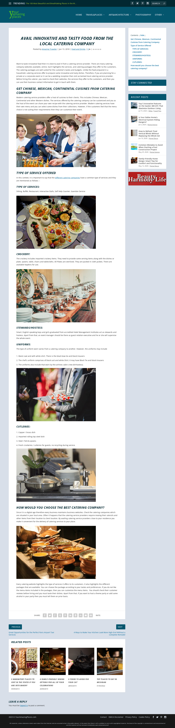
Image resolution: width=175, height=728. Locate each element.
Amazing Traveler (49, 49)
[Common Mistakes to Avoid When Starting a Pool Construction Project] (134, 146)
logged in (24, 705)
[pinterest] (143, 3)
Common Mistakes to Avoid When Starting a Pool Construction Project (151, 147)
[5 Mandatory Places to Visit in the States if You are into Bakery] (24, 661)
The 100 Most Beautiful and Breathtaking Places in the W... (51, 3)
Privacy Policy (131, 717)
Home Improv (152, 125)
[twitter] (137, 3)
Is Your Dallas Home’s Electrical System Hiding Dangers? (149, 119)
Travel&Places (94, 15)
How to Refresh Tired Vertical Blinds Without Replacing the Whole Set (149, 133)
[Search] (164, 3)
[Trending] (10, 3)
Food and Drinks (78, 49)
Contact (103, 717)
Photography (143, 15)
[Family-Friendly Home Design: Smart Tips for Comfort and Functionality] (134, 160)
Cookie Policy (144, 717)
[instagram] (148, 3)
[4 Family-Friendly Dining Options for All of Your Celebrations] (53, 661)
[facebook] (132, 3)
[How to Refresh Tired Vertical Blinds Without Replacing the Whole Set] (134, 133)
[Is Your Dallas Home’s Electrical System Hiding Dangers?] (134, 119)
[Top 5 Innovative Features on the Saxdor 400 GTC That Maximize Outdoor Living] (134, 105)
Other (158, 15)
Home (79, 15)
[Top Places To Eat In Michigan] (110, 661)
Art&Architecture (119, 15)
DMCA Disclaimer (116, 717)
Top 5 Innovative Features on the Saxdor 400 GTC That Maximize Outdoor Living (151, 105)
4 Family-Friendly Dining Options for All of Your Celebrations (52, 682)
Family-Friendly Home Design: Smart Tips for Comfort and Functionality (150, 161)
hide (142, 35)
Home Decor (153, 138)
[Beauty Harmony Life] (147, 185)
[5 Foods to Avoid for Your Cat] (81, 661)
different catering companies (67, 177)
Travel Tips (157, 111)
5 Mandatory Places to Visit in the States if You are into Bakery (23, 682)
